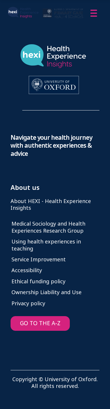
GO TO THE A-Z (40, 323)
